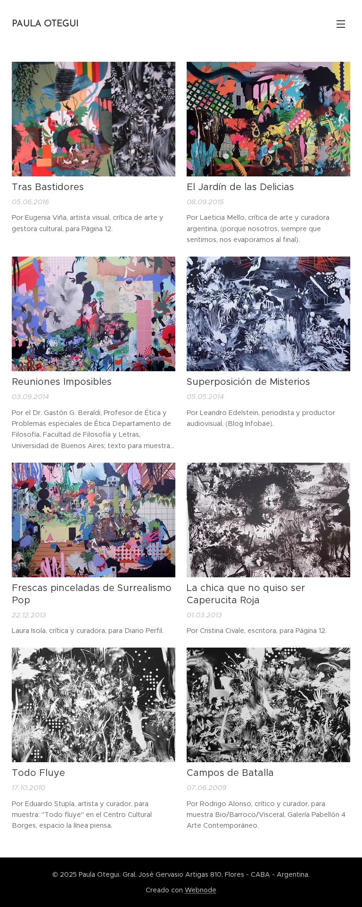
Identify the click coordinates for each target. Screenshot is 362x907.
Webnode (200, 890)
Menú (340, 23)
